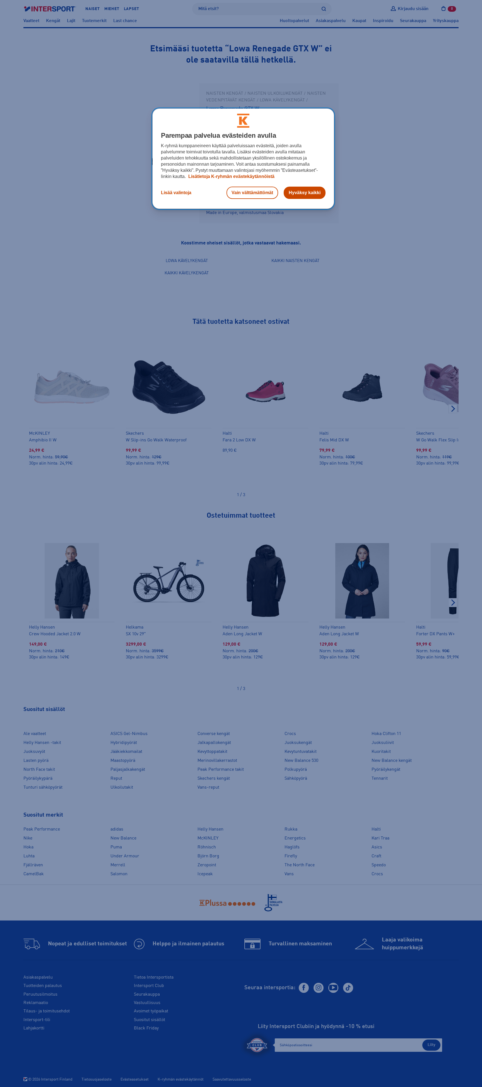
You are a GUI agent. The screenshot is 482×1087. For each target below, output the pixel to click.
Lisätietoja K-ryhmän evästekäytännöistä (230, 176)
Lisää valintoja (176, 192)
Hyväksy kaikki (304, 192)
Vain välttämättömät (252, 192)
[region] (243, 159)
